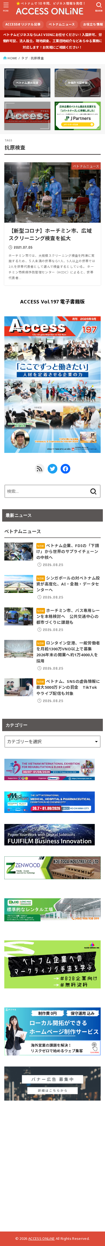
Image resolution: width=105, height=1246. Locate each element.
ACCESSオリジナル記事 (23, 24)
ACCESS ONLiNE (41, 1238)
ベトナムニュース (62, 24)
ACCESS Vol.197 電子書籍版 (52, 301)
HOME (12, 58)
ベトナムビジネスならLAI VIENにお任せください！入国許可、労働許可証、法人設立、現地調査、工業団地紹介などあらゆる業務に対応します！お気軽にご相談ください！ (52, 41)
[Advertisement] (52, 1164)
